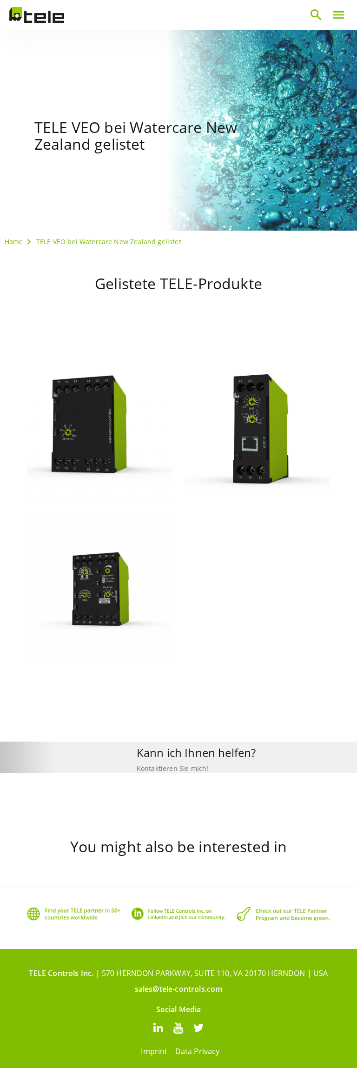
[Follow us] (158, 1027)
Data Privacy (197, 1051)
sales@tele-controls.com (179, 989)
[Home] (36, 15)
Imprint (154, 1051)
